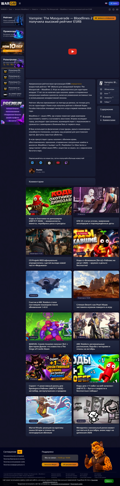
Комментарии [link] (109, 120)
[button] (19, 3)
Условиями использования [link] (60, 484)
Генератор (54, 477)
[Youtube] (58, 163)
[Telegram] (40, 163)
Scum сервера (84, 474)
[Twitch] (66, 163)
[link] (72, 52)
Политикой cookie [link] (76, 484)
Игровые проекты (56, 475)
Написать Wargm (50, 464)
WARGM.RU (19, 474)
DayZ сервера (98, 475)
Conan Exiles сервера (85, 477)
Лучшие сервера (70, 474)
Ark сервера (97, 474)
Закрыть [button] (109, 481)
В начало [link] (107, 116)
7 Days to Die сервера (100, 477)
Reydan (39, 170)
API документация (69, 464)
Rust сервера (83, 475)
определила (76, 84)
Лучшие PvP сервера (71, 475)
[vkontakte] (32, 163)
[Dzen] (49, 163)
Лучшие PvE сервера (71, 477)
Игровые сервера (56, 474)
